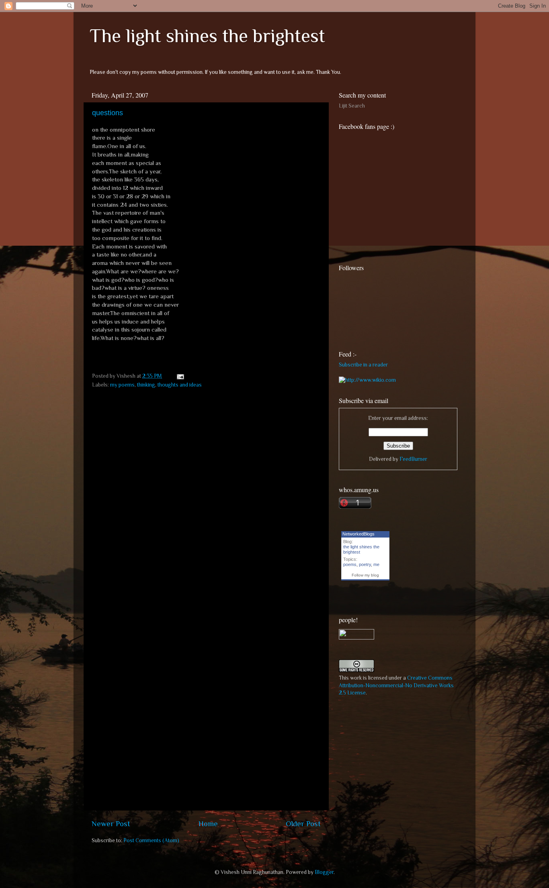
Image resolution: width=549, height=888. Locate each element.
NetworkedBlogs (358, 534)
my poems (122, 385)
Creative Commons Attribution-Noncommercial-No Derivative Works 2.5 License (396, 685)
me (376, 564)
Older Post (303, 823)
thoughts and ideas (180, 385)
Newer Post (111, 823)
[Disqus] (206, 493)
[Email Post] (179, 376)
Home (208, 823)
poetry (365, 564)
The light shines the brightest (207, 36)
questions (107, 113)
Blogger (324, 872)
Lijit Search (352, 106)
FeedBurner (413, 459)
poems (349, 564)
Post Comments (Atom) (151, 840)
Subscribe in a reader (363, 365)
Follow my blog (365, 575)
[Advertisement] (399, 759)
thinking (146, 385)
